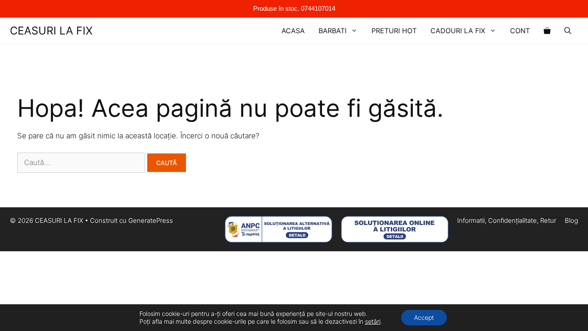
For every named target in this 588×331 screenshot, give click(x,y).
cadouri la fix (457, 30)
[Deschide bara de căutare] (567, 31)
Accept (424, 317)
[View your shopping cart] (547, 31)
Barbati (333, 30)
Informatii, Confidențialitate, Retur (506, 220)
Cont (520, 30)
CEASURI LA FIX (51, 30)
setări (373, 321)
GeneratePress (150, 220)
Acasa (293, 30)
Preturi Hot (394, 30)
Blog (571, 220)
